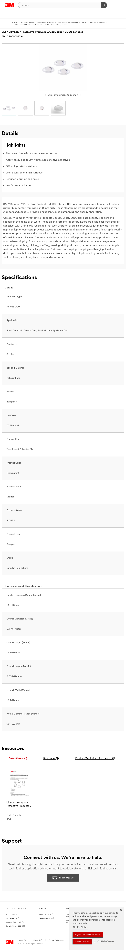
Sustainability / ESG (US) (15, 926)
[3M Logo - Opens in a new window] (9, 5)
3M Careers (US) (12, 918)
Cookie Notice (80, 927)
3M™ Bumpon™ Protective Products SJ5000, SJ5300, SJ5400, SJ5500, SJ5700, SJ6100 (18, 804)
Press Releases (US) (46, 918)
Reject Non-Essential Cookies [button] (87, 935)
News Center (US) (46, 914)
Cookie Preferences (56, 940)
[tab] (18, 758)
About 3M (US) (11, 914)
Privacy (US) (37, 940)
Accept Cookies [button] (82, 942)
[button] (104, 941)
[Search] (104, 5)
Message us (66, 877)
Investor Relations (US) (14, 922)
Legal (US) (22, 940)
